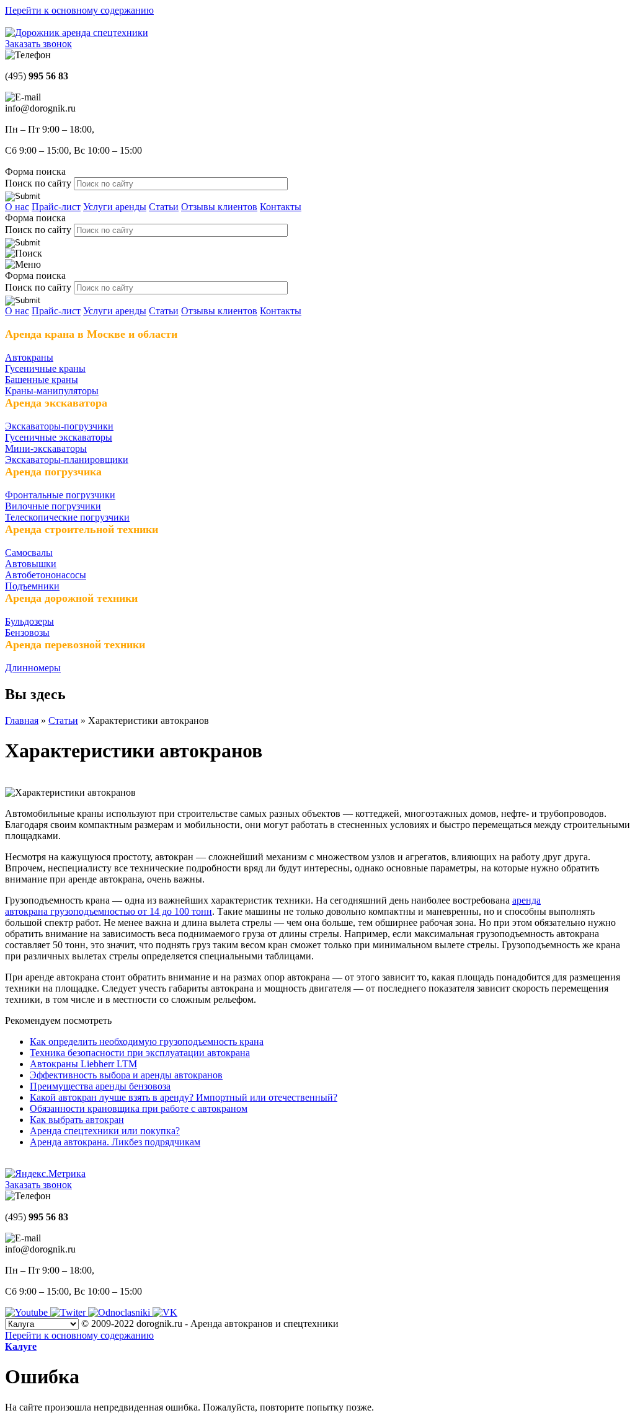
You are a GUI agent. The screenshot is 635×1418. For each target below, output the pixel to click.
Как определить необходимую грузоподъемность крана (147, 1041)
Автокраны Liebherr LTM (83, 1064)
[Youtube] (27, 1312)
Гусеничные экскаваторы (58, 437)
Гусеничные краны (45, 368)
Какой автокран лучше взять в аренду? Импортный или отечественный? (183, 1097)
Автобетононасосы (45, 575)
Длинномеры (33, 668)
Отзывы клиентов (219, 206)
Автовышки (30, 563)
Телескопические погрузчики (67, 517)
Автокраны (29, 357)
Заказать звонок (38, 43)
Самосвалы (29, 552)
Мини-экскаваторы (46, 448)
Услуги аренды (114, 206)
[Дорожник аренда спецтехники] (76, 32)
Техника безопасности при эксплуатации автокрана (140, 1052)
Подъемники (32, 586)
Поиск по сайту (39, 183)
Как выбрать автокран (77, 1119)
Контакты (280, 206)
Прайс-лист (56, 206)
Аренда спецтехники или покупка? (105, 1130)
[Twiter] (69, 1312)
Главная (21, 720)
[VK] (165, 1312)
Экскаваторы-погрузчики (59, 426)
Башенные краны (41, 379)
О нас (17, 206)
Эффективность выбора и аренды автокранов (126, 1075)
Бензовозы (27, 632)
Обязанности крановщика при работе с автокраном (138, 1108)
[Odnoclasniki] (120, 1312)
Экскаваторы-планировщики (66, 459)
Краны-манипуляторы (52, 390)
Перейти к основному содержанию (79, 10)
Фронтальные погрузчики (60, 495)
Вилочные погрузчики (53, 506)
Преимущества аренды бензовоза (100, 1086)
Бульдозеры (29, 621)
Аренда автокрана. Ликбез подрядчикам (115, 1142)
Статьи (164, 206)
